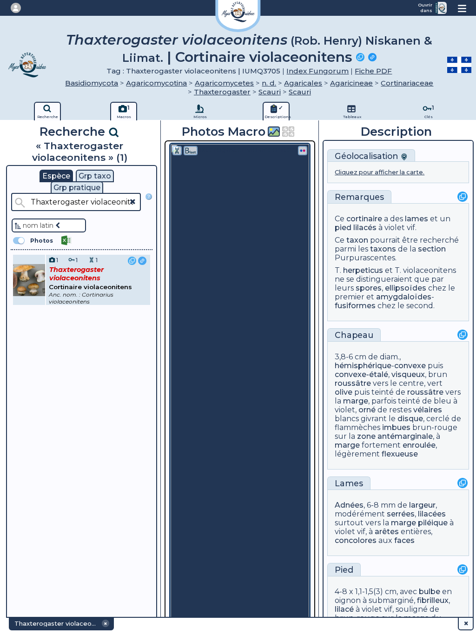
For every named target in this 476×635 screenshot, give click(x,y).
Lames (349, 483)
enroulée (419, 445)
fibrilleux (433, 600)
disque (410, 418)
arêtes (387, 531)
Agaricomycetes (224, 83)
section (432, 249)
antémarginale (405, 436)
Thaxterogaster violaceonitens (176, 39)
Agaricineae (351, 83)
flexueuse (400, 454)
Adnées (349, 505)
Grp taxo (95, 176)
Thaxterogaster (222, 91)
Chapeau (354, 335)
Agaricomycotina (156, 83)
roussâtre (353, 383)
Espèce (56, 176)
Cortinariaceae (407, 83)
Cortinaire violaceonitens (263, 57)
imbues (396, 427)
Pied (344, 570)
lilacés (365, 227)
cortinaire (364, 218)
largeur (422, 505)
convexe (410, 365)
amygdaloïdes (403, 296)
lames (416, 218)
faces (404, 540)
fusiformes (355, 305)
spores (369, 288)
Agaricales (303, 83)
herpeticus (363, 270)
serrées (401, 513)
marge (355, 401)
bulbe (429, 591)
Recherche (74, 131)
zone (366, 436)
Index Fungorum (317, 70)
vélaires (427, 409)
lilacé (344, 609)
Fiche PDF (373, 70)
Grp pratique (76, 187)
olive (343, 392)
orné (367, 409)
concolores (356, 540)
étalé (378, 374)
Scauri (269, 91)
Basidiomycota (91, 83)
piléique (433, 522)
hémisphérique (363, 365)
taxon (357, 240)
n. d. (269, 83)
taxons (383, 249)
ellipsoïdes (405, 288)
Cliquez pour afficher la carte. (379, 172)
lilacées (432, 513)
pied (343, 227)
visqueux (408, 374)
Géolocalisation (368, 156)
